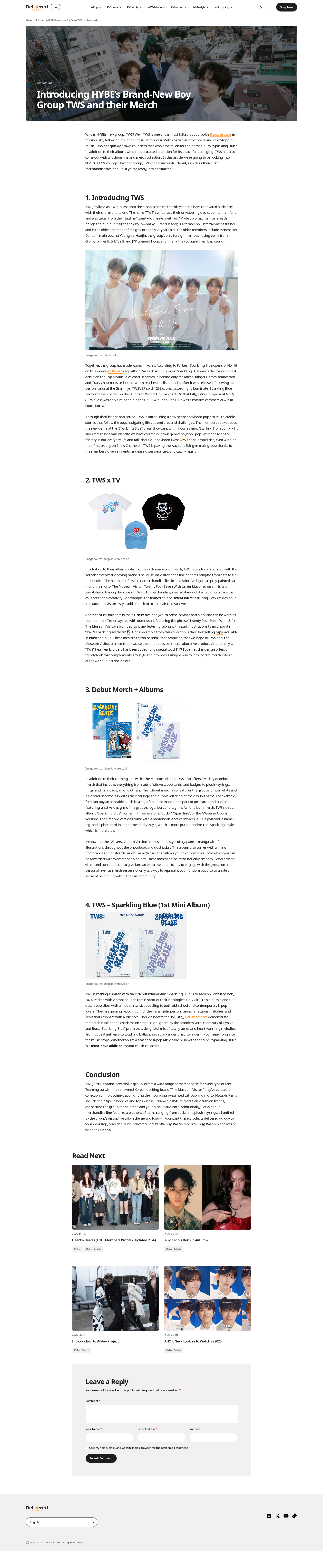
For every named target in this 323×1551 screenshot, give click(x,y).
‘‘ (172, 1124)
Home (29, 20)
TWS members (196, 1017)
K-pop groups (220, 134)
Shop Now (286, 7)
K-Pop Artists (93, 1249)
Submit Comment (101, 1458)
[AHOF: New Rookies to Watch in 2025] (207, 1298)
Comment (93, 1401)
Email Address (147, 1429)
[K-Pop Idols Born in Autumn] (207, 1197)
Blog (55, 7)
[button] (261, 7)
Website (195, 1429)
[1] (181, 439)
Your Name (94, 1429)
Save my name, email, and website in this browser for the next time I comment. (138, 1448)
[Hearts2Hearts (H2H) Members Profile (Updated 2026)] (115, 1197)
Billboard (115, 371)
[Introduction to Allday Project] (115, 1298)
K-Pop (77, 1249)
